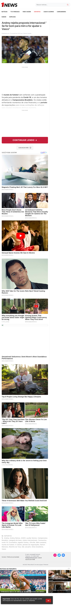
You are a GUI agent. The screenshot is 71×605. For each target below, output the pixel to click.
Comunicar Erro (23, 147)
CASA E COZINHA (49, 11)
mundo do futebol (8, 545)
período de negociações (31, 545)
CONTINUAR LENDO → (25, 140)
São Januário (26, 547)
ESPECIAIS (12, 17)
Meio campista (41, 542)
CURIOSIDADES (61, 11)
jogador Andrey (23, 542)
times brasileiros (37, 547)
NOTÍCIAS (4, 11)
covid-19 (5, 542)
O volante (18, 545)
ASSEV (23, 538)
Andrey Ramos (15, 538)
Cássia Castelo (27, 33)
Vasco (4, 549)
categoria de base (15, 540)
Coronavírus (42, 540)
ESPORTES (37, 11)
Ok (48, 600)
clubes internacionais (30, 540)
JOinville (32, 542)
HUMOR (4, 17)
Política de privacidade (13, 557)
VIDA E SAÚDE (27, 11)
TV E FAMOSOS (14, 11)
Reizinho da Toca (15, 547)
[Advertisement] (25, 80)
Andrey (6, 538)
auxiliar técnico (31, 538)
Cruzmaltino (13, 542)
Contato (4, 557)
